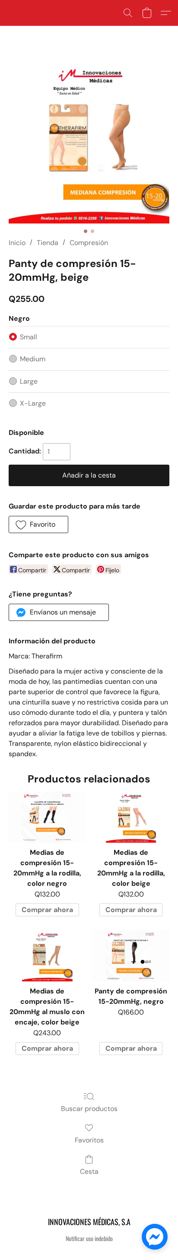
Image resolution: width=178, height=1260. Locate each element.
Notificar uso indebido (89, 1238)
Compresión (89, 242)
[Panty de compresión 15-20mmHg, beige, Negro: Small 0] (89, 141)
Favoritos (89, 1140)
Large (29, 381)
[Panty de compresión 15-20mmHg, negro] (130, 955)
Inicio (17, 242)
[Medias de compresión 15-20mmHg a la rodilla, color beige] (130, 817)
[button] (128, 12)
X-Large (33, 403)
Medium (32, 358)
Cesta (89, 1171)
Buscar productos (89, 1108)
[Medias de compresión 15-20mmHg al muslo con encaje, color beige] (47, 955)
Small (28, 336)
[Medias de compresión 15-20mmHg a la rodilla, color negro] (47, 817)
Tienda (47, 242)
